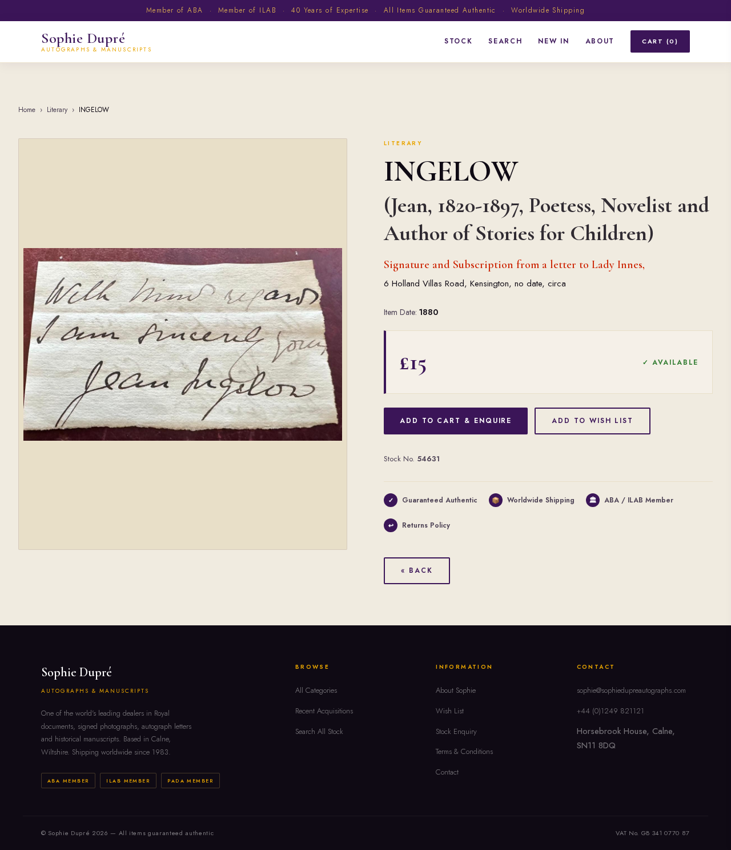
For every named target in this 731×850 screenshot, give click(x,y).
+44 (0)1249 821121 (610, 710)
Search (505, 41)
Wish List (450, 710)
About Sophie (456, 690)
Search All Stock (319, 731)
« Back (417, 570)
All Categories (316, 690)
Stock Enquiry (456, 731)
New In (553, 41)
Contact (447, 772)
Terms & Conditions (464, 751)
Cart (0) (660, 41)
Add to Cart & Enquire (456, 421)
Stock (458, 41)
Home (26, 110)
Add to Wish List (592, 421)
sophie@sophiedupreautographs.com (631, 690)
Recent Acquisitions (324, 710)
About (599, 41)
